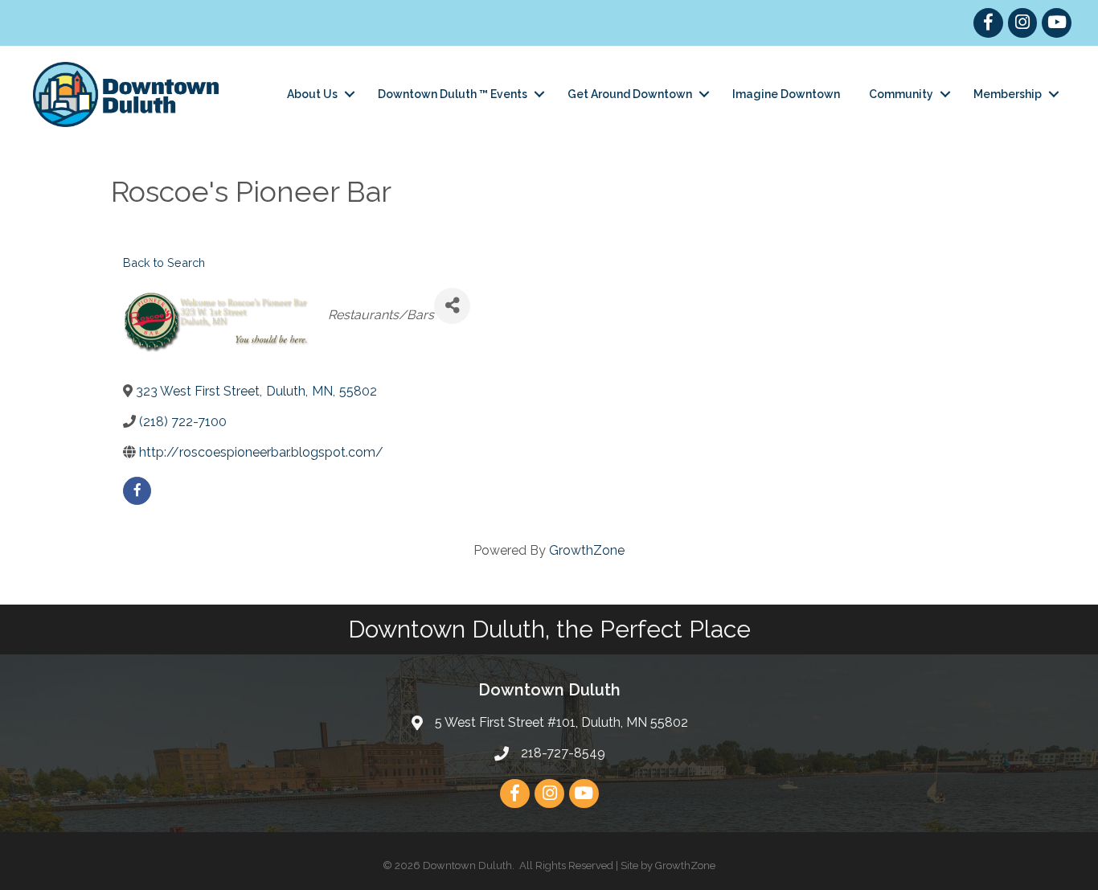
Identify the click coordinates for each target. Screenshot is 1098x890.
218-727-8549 (563, 753)
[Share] (452, 306)
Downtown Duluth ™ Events (452, 94)
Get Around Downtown (629, 94)
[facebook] (137, 491)
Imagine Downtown (786, 94)
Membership (1007, 94)
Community (901, 94)
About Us (312, 94)
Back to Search (164, 262)
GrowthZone (587, 550)
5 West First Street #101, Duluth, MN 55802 (561, 722)
